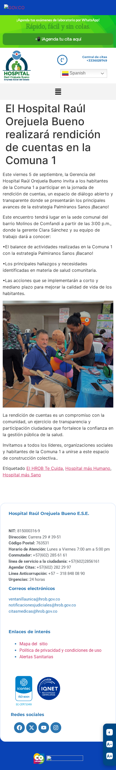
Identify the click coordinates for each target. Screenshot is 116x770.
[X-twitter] (31, 727)
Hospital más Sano (22, 474)
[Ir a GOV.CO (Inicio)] (22, 7)
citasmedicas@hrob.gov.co (33, 611)
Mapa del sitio (33, 643)
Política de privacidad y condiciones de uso (60, 650)
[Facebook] (19, 727)
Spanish (77, 73)
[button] (58, 91)
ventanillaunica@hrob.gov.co (34, 599)
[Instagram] (55, 727)
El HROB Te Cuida (44, 468)
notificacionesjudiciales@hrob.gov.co (42, 605)
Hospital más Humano (87, 468)
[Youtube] (43, 727)
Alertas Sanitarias (36, 656)
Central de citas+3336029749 (94, 58)
